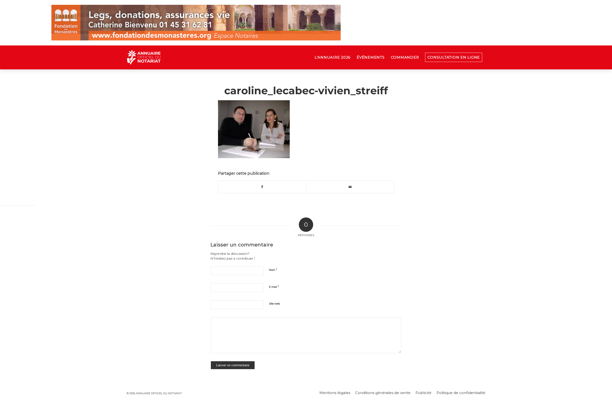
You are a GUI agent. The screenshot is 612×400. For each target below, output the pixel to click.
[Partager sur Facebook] (262, 187)
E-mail (274, 287)
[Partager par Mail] (350, 187)
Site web (274, 303)
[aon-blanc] (159, 57)
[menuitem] (332, 57)
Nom (273, 270)
